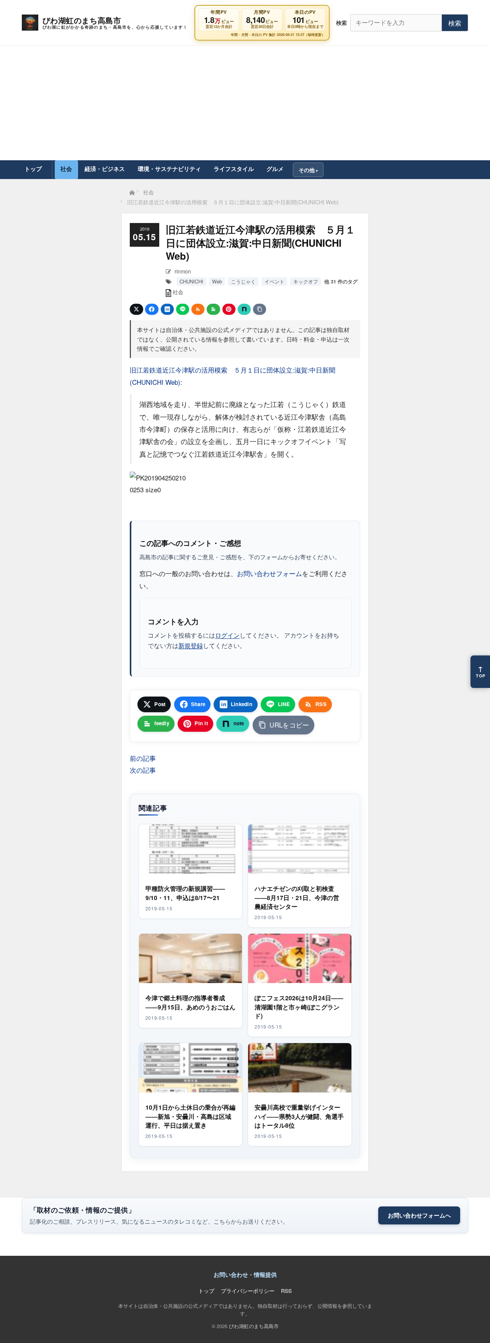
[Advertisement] (245, 102)
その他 (307, 170)
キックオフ (305, 281)
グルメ (275, 168)
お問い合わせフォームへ (419, 1215)
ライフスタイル (234, 168)
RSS (286, 1290)
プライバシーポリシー (247, 1290)
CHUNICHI (191, 281)
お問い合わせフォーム (269, 573)
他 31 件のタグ (341, 281)
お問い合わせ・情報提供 (245, 1274)
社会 (66, 168)
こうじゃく (243, 281)
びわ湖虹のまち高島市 (254, 1326)
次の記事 (143, 770)
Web (217, 281)
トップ (33, 168)
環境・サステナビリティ (169, 168)
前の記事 (143, 758)
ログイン (227, 635)
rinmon (183, 271)
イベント (274, 281)
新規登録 (190, 645)
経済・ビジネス (105, 168)
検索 (454, 23)
